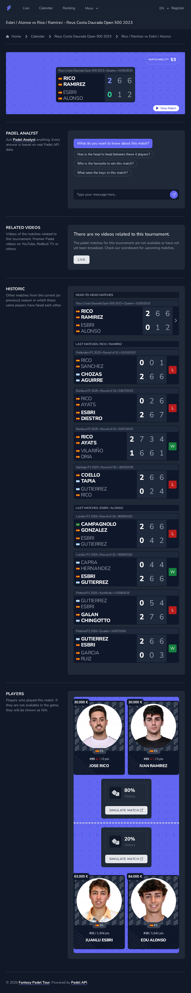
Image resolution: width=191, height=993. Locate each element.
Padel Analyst (24, 139)
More (89, 8)
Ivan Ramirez (153, 766)
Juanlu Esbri (99, 940)
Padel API (79, 982)
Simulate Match (124, 810)
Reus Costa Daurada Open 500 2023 (82, 36)
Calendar (38, 36)
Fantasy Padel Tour (34, 982)
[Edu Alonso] (153, 900)
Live (81, 260)
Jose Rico (99, 766)
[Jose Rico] (99, 726)
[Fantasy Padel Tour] (9, 8)
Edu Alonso (153, 940)
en (161, 8)
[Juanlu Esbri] (99, 900)
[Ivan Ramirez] (153, 726)
